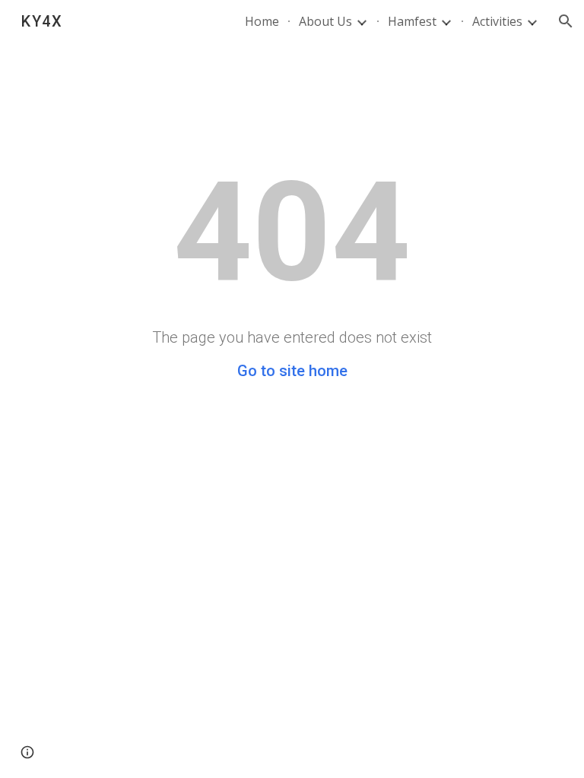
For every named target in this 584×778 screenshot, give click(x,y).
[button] (566, 21)
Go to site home (292, 371)
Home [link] (262, 21)
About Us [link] (325, 21)
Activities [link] (497, 21)
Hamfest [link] (412, 21)
